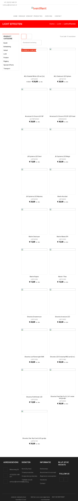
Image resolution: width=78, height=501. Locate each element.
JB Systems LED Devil (34, 156)
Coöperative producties (29, 476)
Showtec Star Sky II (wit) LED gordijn (34, 438)
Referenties (44, 469)
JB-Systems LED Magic (62, 156)
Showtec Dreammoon (34, 317)
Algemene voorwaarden (48, 476)
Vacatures (43, 480)
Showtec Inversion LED (62, 317)
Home (52, 24)
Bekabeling (7, 46)
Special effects (9, 65)
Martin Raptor (34, 276)
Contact (42, 483)
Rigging (6, 61)
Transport (7, 68)
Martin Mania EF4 (62, 236)
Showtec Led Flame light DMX (34, 357)
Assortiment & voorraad (48, 472)
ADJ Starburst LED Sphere (62, 76)
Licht (59, 24)
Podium (6, 57)
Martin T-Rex (62, 276)
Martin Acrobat (62, 196)
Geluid (6, 50)
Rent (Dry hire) (26, 469)
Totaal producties (27, 472)
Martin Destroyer (34, 236)
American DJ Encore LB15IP (34, 116)
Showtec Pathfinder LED (34, 397)
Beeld (5, 43)
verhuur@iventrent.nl (17, 482)
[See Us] (66, 479)
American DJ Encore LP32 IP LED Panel (62, 116)
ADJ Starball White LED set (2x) (34, 76)
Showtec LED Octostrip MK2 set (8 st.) (62, 357)
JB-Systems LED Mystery (34, 196)
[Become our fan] (61, 479)
